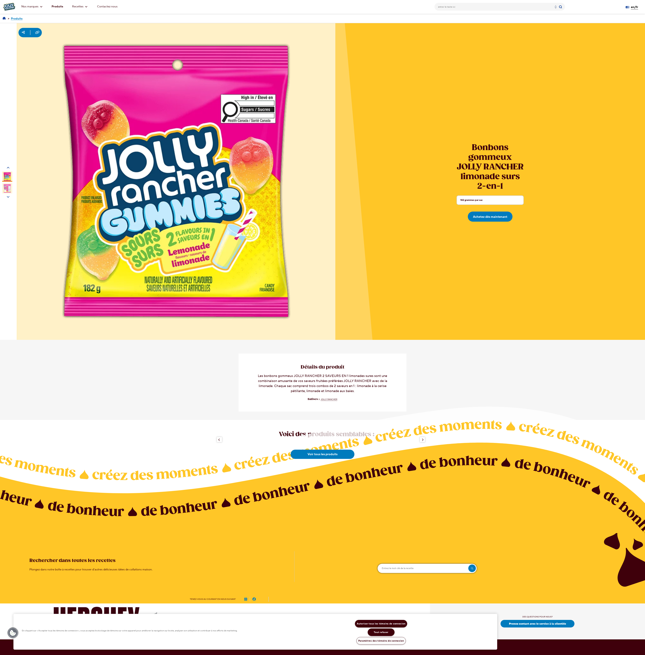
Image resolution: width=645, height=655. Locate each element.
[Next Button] (422, 439)
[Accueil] (4, 18)
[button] (13, 632)
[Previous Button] (219, 439)
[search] (472, 568)
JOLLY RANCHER (329, 399)
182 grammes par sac (471, 202)
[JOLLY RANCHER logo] (9, 7)
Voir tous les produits (322, 454)
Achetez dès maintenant (490, 217)
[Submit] (561, 6)
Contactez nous (107, 6)
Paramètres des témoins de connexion (381, 640)
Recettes (78, 6)
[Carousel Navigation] (8, 170)
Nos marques (30, 6)
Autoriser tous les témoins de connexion (381, 623)
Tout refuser (381, 632)
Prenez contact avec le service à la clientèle (537, 623)
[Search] (561, 6)
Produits (57, 6)
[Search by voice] (555, 7)
